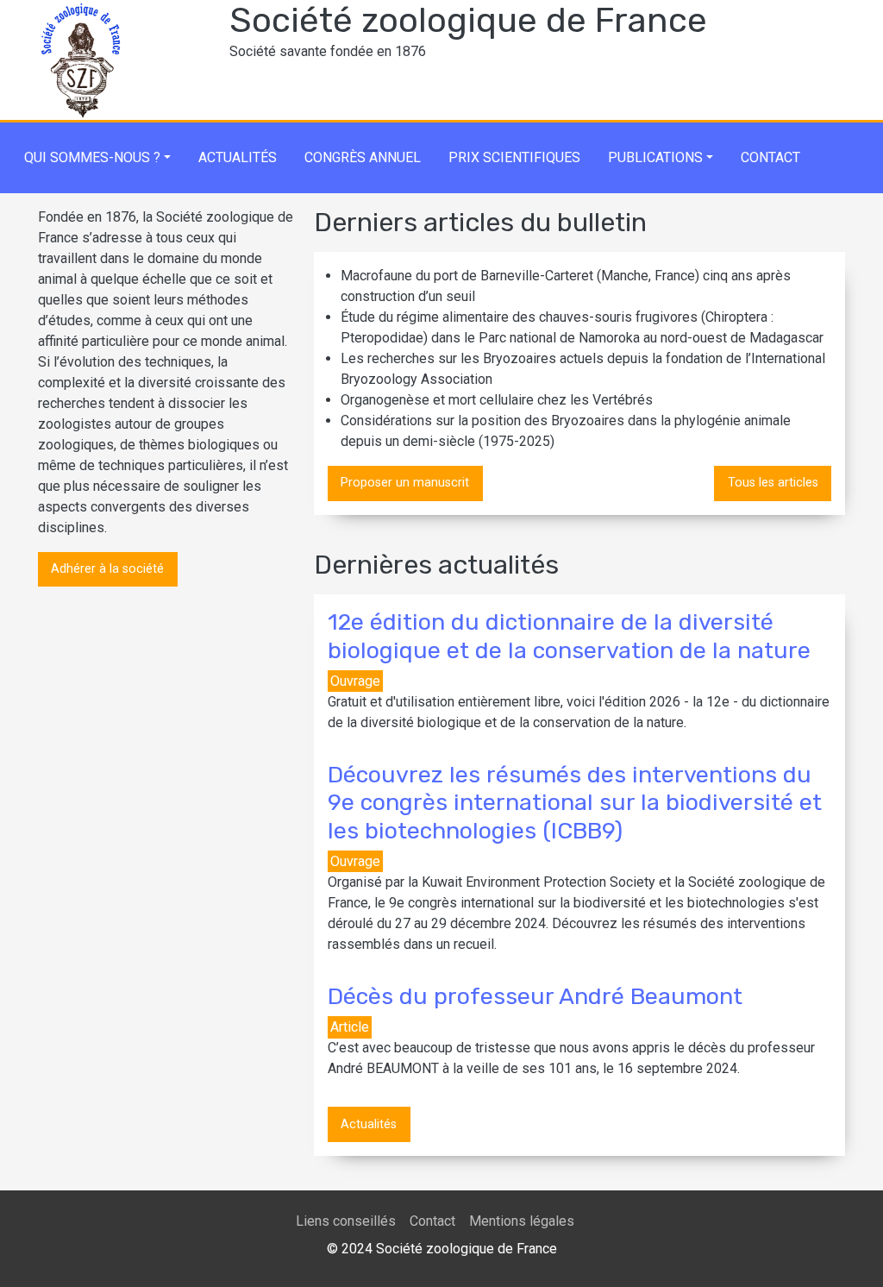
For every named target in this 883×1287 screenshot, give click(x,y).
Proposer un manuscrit (405, 482)
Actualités (237, 157)
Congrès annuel (362, 157)
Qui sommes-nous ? (92, 157)
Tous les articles (773, 482)
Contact (770, 157)
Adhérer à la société (107, 569)
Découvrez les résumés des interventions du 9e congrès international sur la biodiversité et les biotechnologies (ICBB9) (575, 802)
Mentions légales (521, 1221)
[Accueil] (81, 10)
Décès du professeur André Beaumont (535, 996)
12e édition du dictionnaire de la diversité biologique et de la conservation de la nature (569, 635)
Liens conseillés (346, 1221)
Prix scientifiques (514, 157)
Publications (655, 157)
